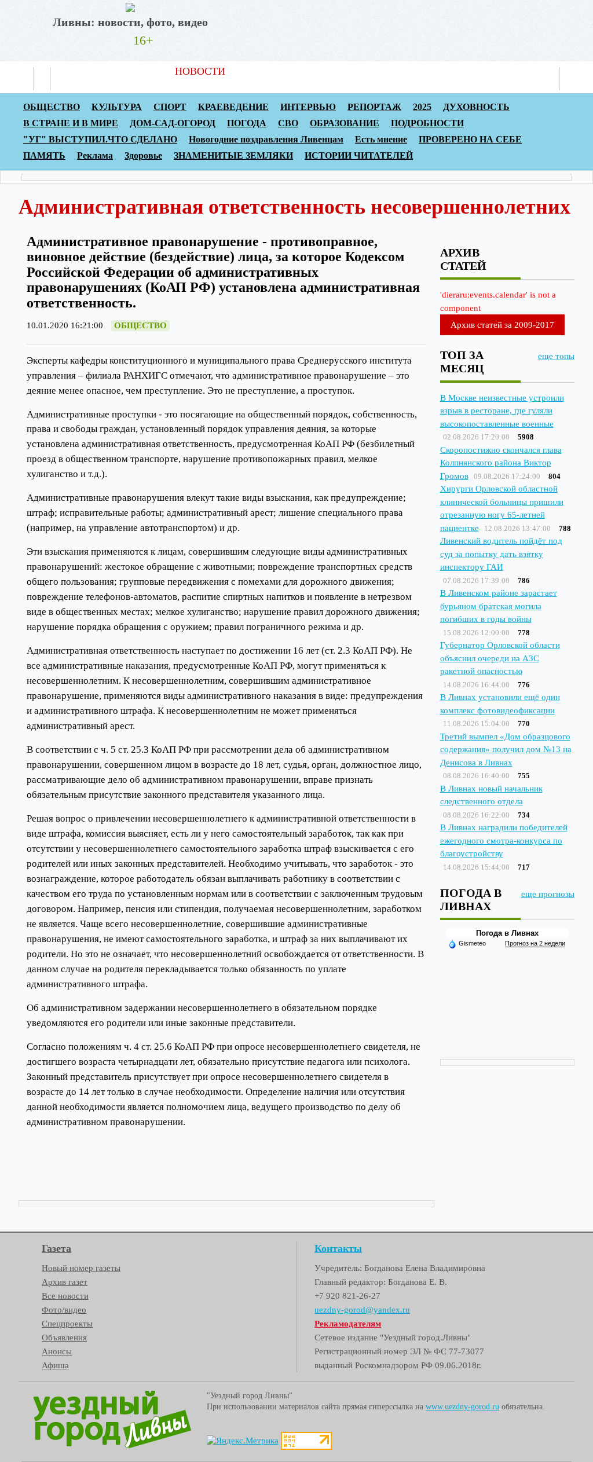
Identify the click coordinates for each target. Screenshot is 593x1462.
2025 (422, 107)
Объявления (64, 1337)
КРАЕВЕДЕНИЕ (233, 107)
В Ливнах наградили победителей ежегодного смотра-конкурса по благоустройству (504, 840)
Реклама (363, 71)
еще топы (556, 356)
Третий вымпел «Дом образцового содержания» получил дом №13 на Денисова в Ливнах (506, 749)
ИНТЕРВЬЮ (308, 107)
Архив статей (267, 71)
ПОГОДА (246, 123)
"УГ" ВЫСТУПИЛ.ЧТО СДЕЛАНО (100, 139)
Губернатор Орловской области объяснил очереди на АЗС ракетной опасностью (500, 658)
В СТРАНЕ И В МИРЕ (70, 123)
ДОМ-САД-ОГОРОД (172, 123)
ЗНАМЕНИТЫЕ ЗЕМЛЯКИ (233, 155)
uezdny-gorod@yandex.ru (362, 1309)
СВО (288, 123)
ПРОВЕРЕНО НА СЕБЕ (470, 139)
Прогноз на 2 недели (535, 943)
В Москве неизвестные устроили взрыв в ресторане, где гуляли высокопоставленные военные (502, 410)
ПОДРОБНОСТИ (427, 123)
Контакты (414, 71)
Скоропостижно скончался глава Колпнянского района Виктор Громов (501, 463)
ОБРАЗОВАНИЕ (344, 123)
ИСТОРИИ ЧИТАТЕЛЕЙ (359, 155)
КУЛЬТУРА (116, 107)
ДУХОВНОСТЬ (476, 107)
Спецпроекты (67, 1323)
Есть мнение (381, 139)
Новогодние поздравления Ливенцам (266, 139)
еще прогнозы (547, 894)
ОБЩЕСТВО (51, 107)
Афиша (55, 1365)
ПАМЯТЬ (44, 155)
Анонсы (57, 1351)
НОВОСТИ (200, 71)
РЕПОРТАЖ (374, 107)
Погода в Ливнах (507, 933)
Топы (321, 71)
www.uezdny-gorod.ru (462, 1406)
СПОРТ (169, 107)
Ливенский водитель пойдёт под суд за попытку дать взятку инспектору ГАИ (501, 553)
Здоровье (143, 155)
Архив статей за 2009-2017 (502, 324)
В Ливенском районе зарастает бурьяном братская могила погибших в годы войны (498, 606)
